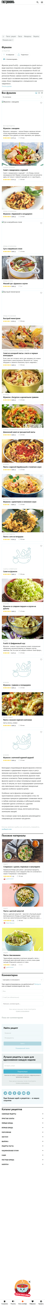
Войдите (38, 984)
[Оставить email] (22, 1065)
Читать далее (7, 86)
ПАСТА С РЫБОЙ (8, 717)
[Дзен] (28, 1093)
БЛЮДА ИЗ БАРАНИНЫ (9, 211)
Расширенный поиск (22, 1048)
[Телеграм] (5, 1093)
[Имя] (22, 991)
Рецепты (13, 1303)
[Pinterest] (19, 1093)
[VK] (10, 1093)
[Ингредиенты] (22, 1038)
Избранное (33, 1303)
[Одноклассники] (14, 1093)
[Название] (22, 1033)
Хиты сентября (22, 1303)
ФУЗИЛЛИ (6, 394)
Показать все (7, 40)
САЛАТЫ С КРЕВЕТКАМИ (10, 569)
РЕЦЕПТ (5, 864)
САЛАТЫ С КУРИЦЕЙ (9, 167)
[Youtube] (23, 1093)
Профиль (41, 1303)
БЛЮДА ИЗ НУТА (8, 281)
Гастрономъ (4, 1303)
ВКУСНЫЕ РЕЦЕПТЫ (9, 125)
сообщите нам (7, 829)
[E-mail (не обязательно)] (22, 997)
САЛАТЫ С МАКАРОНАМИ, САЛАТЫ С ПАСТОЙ (16, 350)
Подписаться (22, 1071)
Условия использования (22, 1011)
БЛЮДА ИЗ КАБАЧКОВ (9, 315)
